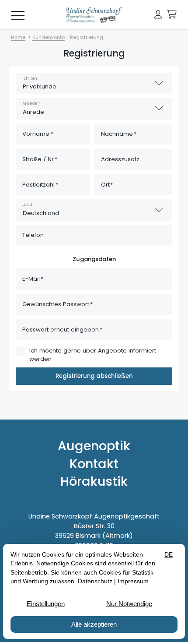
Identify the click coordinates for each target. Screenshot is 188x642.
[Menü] (18, 15)
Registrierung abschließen (94, 376)
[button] (158, 14)
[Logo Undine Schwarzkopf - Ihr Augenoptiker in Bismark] (94, 15)
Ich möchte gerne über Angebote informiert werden (92, 354)
